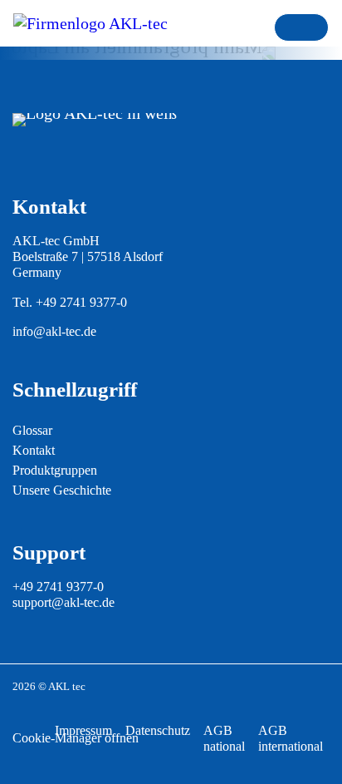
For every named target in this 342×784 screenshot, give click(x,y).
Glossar (32, 430)
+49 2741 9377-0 (81, 302)
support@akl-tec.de (63, 602)
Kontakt (33, 450)
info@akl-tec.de (54, 331)
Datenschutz (157, 730)
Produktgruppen (54, 470)
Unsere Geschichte (61, 490)
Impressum (83, 730)
